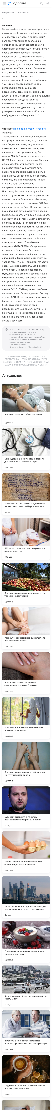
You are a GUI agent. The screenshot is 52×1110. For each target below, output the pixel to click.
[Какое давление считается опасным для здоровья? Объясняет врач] (26, 449)
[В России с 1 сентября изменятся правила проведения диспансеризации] (26, 1031)
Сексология (23, 12)
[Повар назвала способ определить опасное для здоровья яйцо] (26, 852)
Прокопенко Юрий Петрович (29, 128)
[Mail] (9, 3)
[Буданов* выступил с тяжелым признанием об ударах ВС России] (26, 807)
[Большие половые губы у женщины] (26, 405)
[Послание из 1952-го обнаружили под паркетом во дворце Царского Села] (26, 494)
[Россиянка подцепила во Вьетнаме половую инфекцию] (26, 718)
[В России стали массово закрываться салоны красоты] (26, 539)
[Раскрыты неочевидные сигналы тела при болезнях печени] (26, 628)
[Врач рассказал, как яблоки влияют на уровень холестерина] (26, 584)
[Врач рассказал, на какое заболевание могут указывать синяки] (26, 763)
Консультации (8, 12)
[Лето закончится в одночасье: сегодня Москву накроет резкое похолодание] (26, 897)
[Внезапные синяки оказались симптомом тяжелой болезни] (26, 673)
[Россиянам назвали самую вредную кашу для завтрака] (26, 942)
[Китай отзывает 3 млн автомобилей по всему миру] (26, 986)
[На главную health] (18, 3)
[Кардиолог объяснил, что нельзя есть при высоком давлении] (26, 1076)
